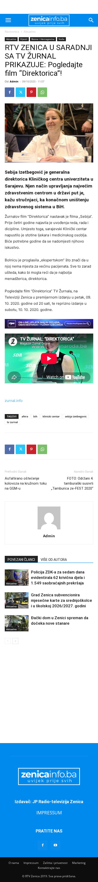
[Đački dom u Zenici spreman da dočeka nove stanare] (17, 623)
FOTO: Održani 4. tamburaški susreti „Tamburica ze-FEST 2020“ (72, 483)
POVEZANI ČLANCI (21, 560)
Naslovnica (12, 32)
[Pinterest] (31, 92)
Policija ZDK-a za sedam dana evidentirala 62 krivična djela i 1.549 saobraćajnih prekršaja (58, 577)
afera (25, 416)
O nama (14, 863)
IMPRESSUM (49, 813)
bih (35, 416)
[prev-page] (8, 641)
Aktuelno (29, 32)
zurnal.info (14, 400)
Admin (14, 81)
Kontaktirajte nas (49, 868)
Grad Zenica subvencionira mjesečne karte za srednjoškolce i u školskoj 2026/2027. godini (61, 600)
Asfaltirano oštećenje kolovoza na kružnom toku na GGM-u (26, 483)
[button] (8, 20)
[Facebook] (9, 92)
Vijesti (23, 39)
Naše (61, 39)
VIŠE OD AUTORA (54, 560)
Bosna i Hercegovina (42, 39)
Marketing (79, 863)
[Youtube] (55, 845)
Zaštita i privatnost (55, 863)
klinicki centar (51, 416)
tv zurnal (12, 422)
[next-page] (15, 641)
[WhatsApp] (42, 92)
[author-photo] (49, 529)
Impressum (31, 863)
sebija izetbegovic (76, 416)
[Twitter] (20, 92)
